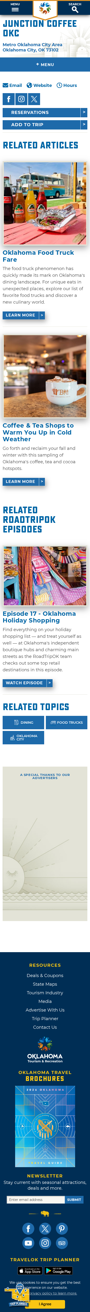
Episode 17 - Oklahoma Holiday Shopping (39, 617)
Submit (74, 1200)
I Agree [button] (45, 1304)
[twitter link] (45, 1229)
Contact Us (45, 1027)
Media (45, 1001)
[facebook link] (28, 1229)
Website (42, 85)
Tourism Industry (45, 992)
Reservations (30, 112)
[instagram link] (45, 1243)
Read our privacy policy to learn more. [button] (45, 1293)
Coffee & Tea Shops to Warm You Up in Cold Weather (38, 432)
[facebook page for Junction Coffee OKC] (9, 99)
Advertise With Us (45, 1010)
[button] (15, 8)
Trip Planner (45, 1018)
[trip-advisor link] (62, 1243)
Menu (15, 4)
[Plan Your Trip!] (17, 1295)
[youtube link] (28, 1243)
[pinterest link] (62, 1229)
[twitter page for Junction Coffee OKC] (34, 99)
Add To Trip (27, 124)
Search (75, 4)
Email (15, 85)
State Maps (45, 984)
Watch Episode (24, 683)
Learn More (20, 315)
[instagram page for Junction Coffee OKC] (21, 99)
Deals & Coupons (45, 975)
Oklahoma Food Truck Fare (38, 256)
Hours (70, 85)
